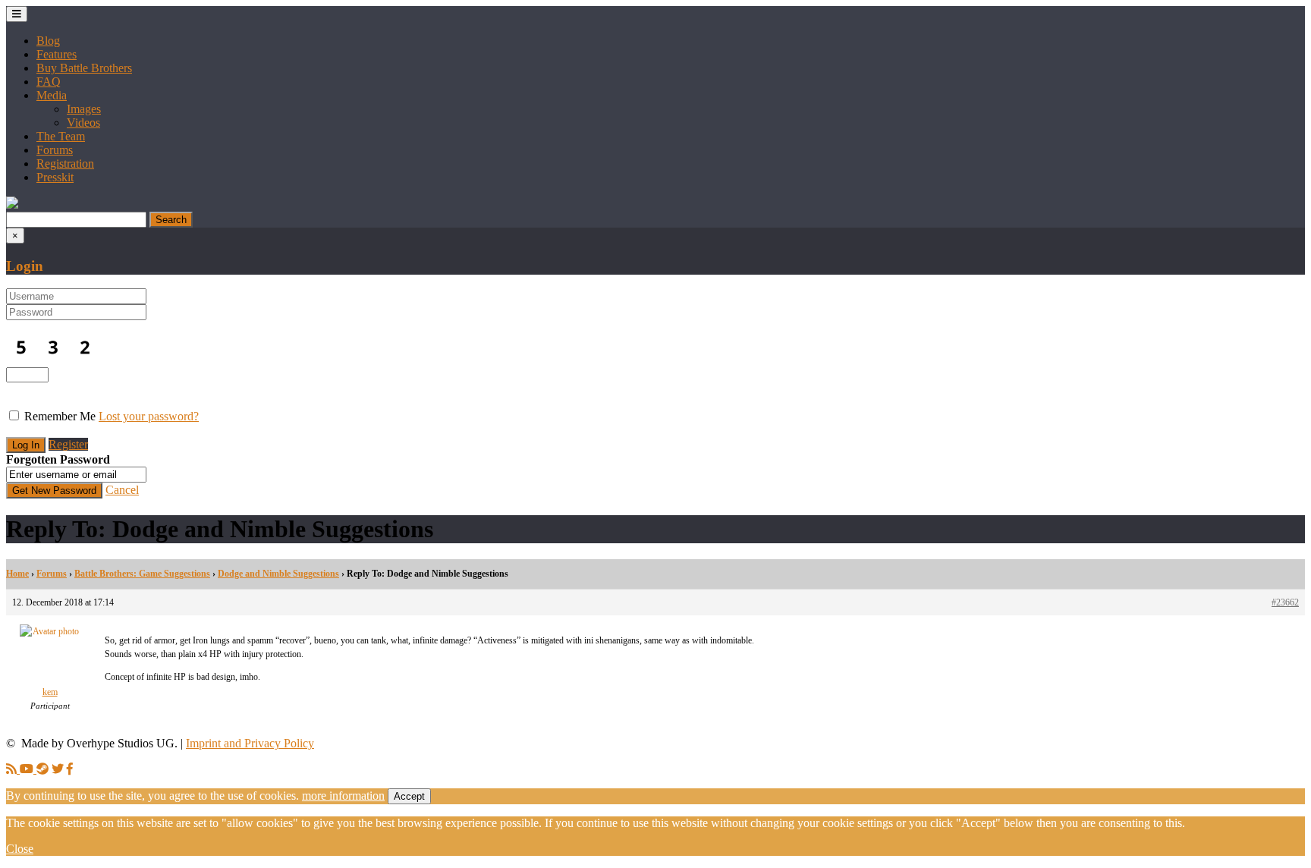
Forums (54, 149)
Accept (409, 796)
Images (84, 108)
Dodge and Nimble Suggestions (278, 573)
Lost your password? (149, 416)
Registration (65, 163)
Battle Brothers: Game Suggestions (142, 573)
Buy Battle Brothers (84, 67)
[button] (12, 204)
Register (68, 444)
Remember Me (60, 416)
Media (51, 95)
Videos (83, 122)
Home (17, 573)
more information (343, 795)
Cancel (122, 489)
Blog (48, 40)
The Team (60, 136)
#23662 (1285, 602)
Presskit (55, 177)
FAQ (48, 81)
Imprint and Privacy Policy (250, 743)
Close (19, 848)
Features (56, 54)
